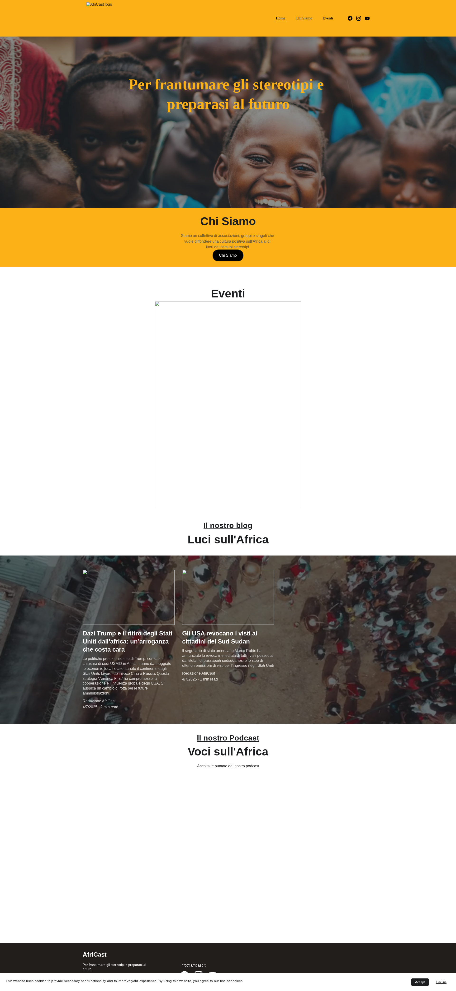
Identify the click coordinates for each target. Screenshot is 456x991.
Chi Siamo (303, 18)
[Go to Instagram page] (360, 18)
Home (280, 18)
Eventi (328, 18)
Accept (420, 982)
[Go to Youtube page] (367, 18)
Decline (441, 982)
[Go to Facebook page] (352, 18)
